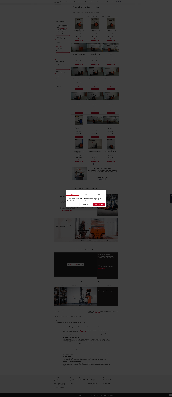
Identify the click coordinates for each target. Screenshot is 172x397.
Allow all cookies (99, 204)
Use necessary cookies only (73, 204)
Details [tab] (86, 194)
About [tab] (99, 194)
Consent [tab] (72, 194)
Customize (85, 204)
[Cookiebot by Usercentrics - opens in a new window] (101, 191)
